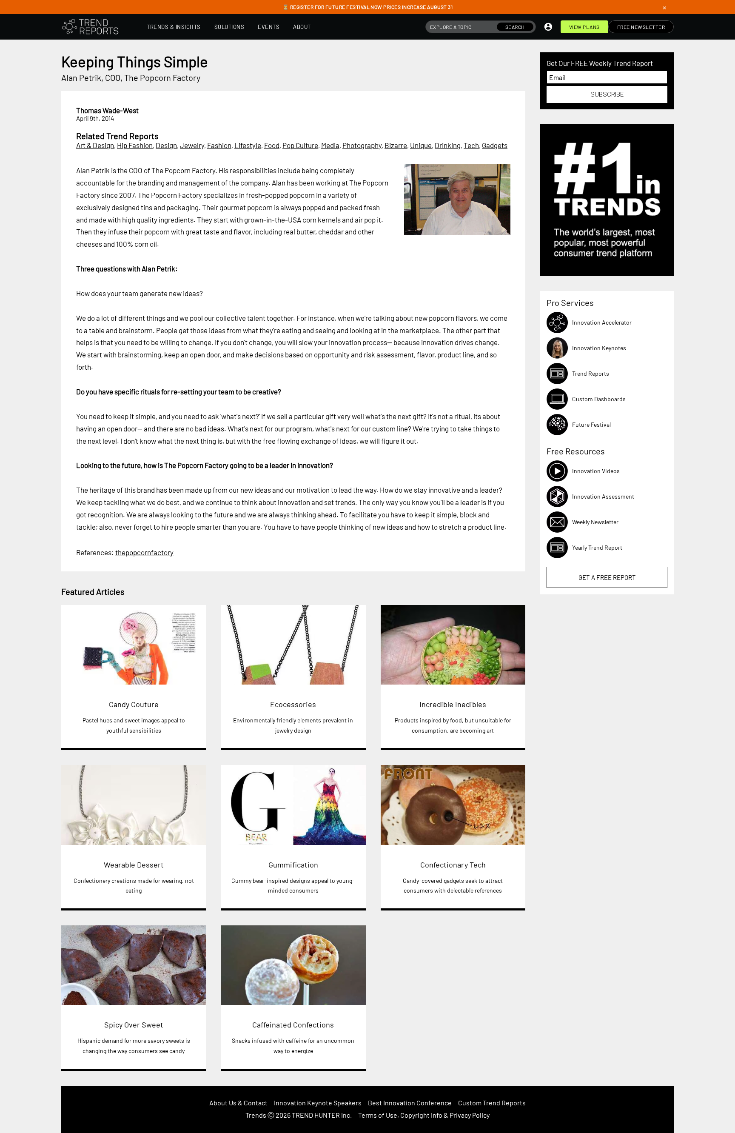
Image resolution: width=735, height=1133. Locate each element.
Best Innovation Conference (410, 1103)
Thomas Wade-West (107, 110)
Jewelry (192, 145)
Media (330, 145)
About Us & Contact (238, 1103)
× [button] (664, 7)
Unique (421, 145)
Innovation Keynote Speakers (318, 1103)
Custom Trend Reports (492, 1103)
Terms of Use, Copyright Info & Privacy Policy (424, 1115)
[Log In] (548, 27)
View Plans (584, 27)
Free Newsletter (641, 27)
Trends (255, 1115)
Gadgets (494, 145)
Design (166, 145)
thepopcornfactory (144, 552)
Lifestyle (247, 145)
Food (271, 145)
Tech (471, 145)
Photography (362, 145)
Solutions (229, 26)
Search (515, 27)
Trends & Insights (174, 26)
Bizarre (396, 145)
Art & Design (95, 145)
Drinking (448, 145)
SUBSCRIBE (607, 94)
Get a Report (607, 577)
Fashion (219, 145)
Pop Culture (300, 145)
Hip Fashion (135, 145)
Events (268, 26)
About (302, 26)
